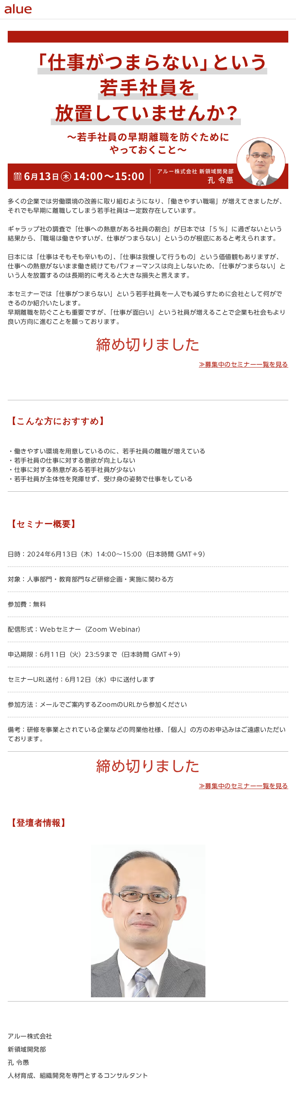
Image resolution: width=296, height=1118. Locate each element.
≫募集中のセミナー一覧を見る (243, 364)
